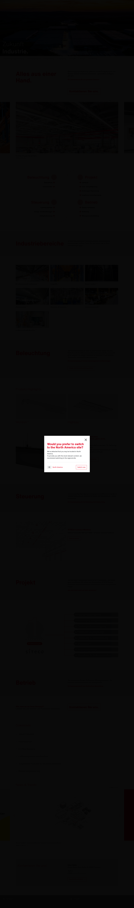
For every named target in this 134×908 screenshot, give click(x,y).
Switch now (81, 467)
